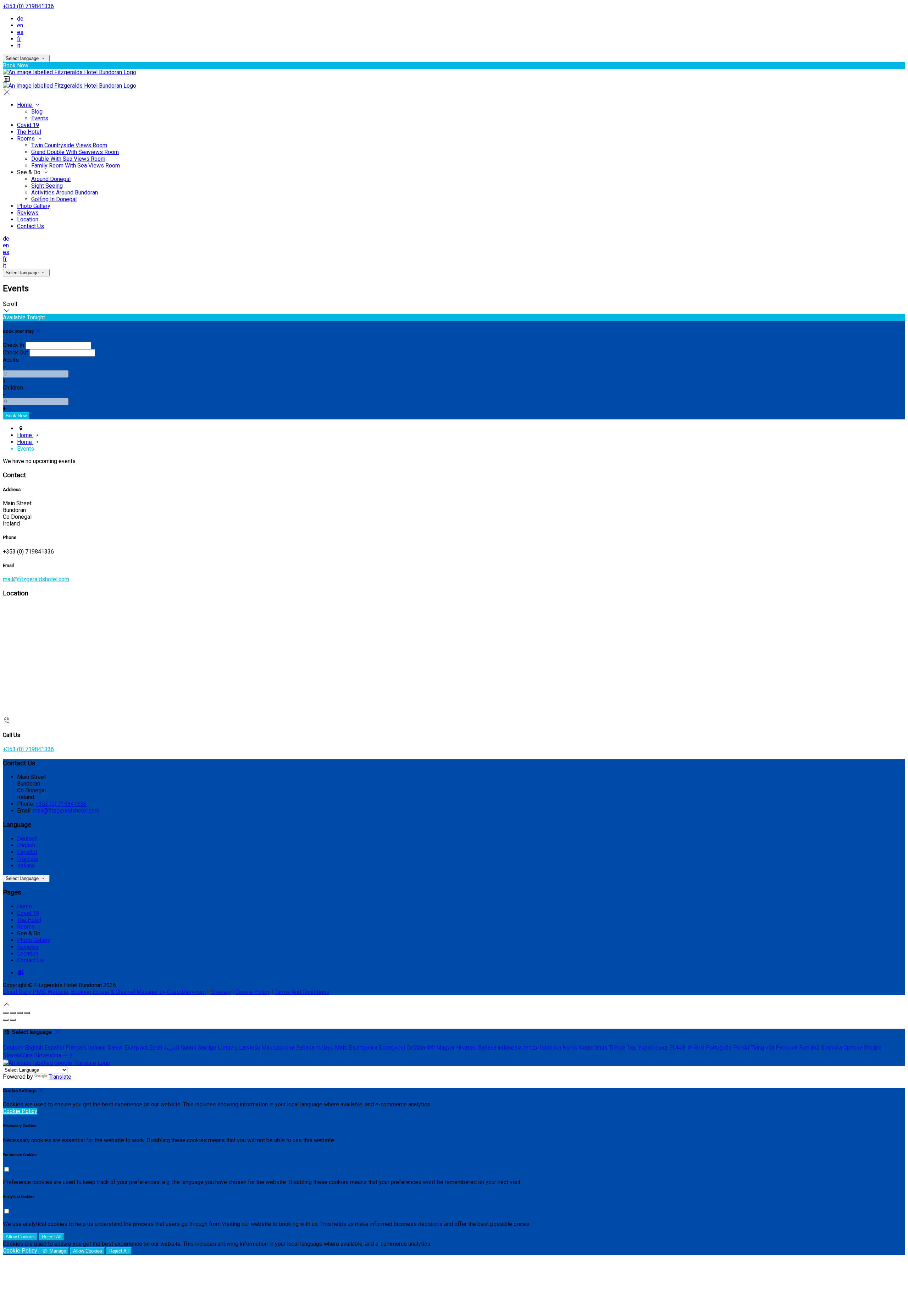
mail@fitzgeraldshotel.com (36, 579)
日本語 (677, 1047)
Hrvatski (466, 1047)
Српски (853, 1047)
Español (27, 852)
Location (27, 219)
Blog (37, 111)
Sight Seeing (47, 185)
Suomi (188, 1047)
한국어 (695, 1047)
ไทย (632, 1047)
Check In (13, 345)
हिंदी (430, 1047)
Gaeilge (207, 1047)
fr (19, 38)
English (26, 845)
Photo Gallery (33, 206)
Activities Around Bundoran (64, 192)
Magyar (445, 1047)
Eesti (155, 1047)
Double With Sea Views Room (68, 158)
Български (363, 1047)
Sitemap (220, 992)
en (20, 25)
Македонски (278, 1047)
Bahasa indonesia (500, 1047)
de (20, 18)
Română (809, 1047)
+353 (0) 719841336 (28, 6)
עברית (530, 1047)
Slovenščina (18, 1055)
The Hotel (29, 131)
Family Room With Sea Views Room (75, 165)
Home (25, 104)
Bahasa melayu (314, 1047)
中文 (68, 1055)
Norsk (570, 1047)
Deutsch (27, 838)
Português (719, 1047)
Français (27, 858)
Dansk (115, 1047)
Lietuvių (228, 1047)
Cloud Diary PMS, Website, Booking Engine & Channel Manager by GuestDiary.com (104, 992)
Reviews (28, 212)
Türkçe (617, 1047)
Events (39, 118)
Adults (11, 360)
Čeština (415, 1047)
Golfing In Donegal (54, 199)
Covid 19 (28, 125)
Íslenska (550, 1047)
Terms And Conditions (302, 992)
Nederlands (593, 1047)
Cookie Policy (253, 992)
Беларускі (391, 1047)
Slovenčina (47, 1055)
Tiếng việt (762, 1047)
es (20, 32)
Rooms (26, 138)
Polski (741, 1047)
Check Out (15, 352)
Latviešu (249, 1047)
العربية (171, 1047)
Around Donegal (51, 179)
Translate (60, 1076)
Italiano (26, 865)
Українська (653, 1047)
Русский (787, 1047)
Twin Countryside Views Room (69, 145)
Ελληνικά (136, 1047)
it (18, 45)
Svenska (831, 1047)
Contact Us (30, 226)
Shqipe (872, 1047)
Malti (341, 1047)
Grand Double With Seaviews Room (75, 152)
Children (13, 387)
